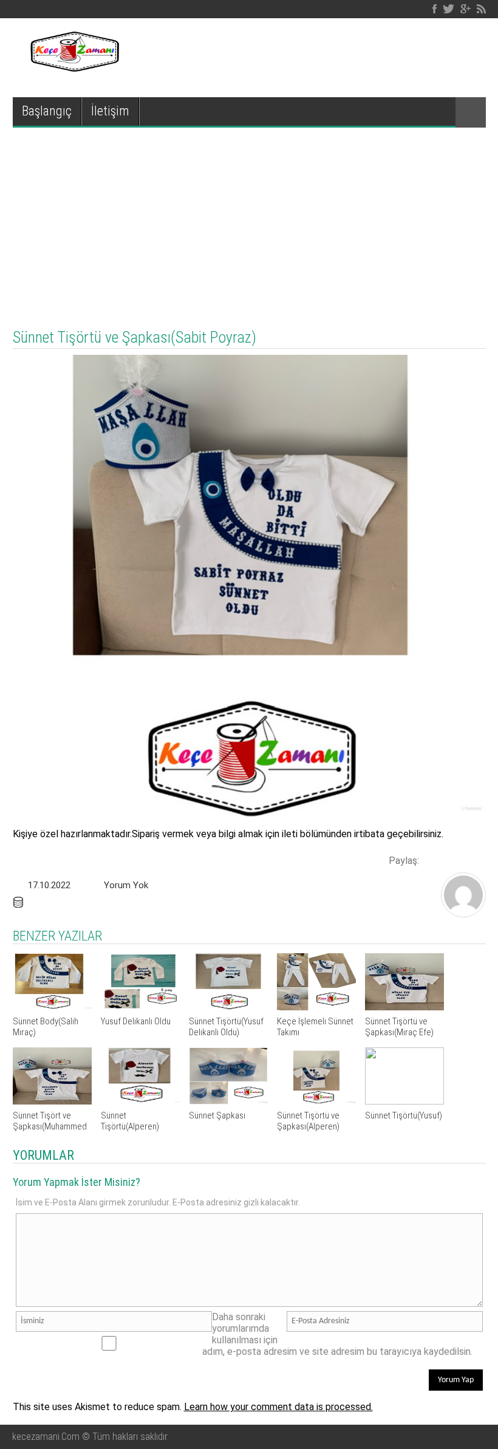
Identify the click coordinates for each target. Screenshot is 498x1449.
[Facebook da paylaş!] (432, 859)
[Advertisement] (249, 219)
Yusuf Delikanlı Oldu (136, 1021)
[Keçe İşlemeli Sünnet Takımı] (316, 1007)
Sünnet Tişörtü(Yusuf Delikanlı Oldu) (226, 1027)
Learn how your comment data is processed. (278, 1407)
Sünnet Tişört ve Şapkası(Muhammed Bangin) (50, 1126)
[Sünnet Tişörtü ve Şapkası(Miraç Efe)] (404, 1007)
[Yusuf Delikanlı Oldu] (140, 1007)
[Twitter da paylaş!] (453, 859)
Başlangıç (47, 110)
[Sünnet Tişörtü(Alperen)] (140, 1101)
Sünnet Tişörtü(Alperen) (130, 1121)
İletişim (110, 110)
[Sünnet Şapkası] (228, 1101)
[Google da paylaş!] (473, 859)
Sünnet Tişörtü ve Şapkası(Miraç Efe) (399, 1027)
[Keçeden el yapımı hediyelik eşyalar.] (73, 68)
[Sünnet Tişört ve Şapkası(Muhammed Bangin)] (52, 1101)
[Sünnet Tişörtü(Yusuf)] (404, 1101)
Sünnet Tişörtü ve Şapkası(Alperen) (308, 1121)
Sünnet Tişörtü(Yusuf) (403, 1115)
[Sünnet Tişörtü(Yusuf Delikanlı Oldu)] (228, 1007)
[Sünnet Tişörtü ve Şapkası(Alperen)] (316, 1101)
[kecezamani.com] (463, 913)
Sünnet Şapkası (217, 1115)
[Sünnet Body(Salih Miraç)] (52, 1007)
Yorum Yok (126, 885)
